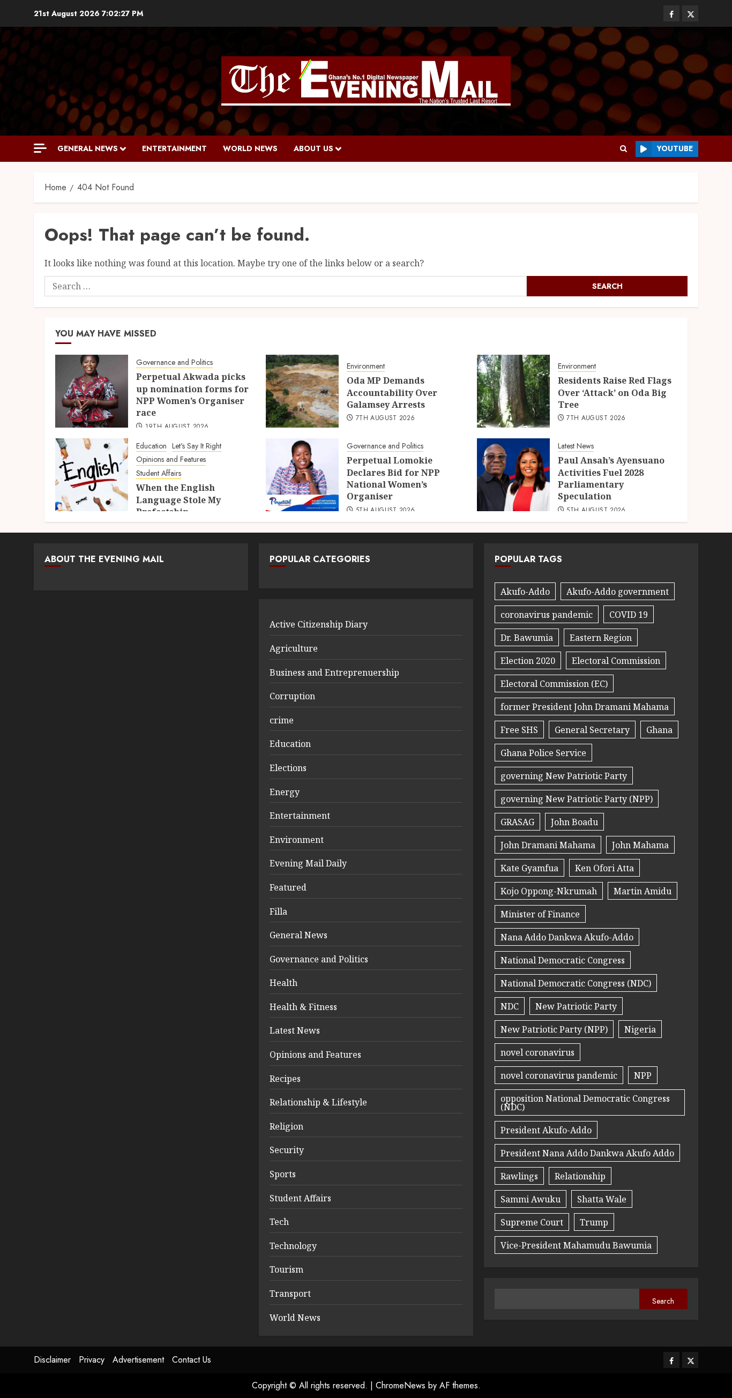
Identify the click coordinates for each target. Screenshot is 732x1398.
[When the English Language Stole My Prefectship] (91, 474)
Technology (293, 1246)
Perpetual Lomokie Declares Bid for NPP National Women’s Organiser (393, 478)
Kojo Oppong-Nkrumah (549, 891)
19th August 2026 (177, 427)
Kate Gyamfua (529, 868)
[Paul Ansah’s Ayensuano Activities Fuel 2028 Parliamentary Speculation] (513, 474)
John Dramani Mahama (548, 845)
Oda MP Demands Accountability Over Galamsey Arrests (392, 392)
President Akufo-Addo (546, 1130)
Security (287, 1150)
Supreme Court (532, 1222)
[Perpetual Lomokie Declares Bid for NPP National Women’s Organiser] (302, 474)
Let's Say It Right (196, 446)
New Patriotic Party (576, 1006)
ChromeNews (400, 1385)
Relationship (580, 1176)
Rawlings (519, 1176)
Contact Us (191, 1360)
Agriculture (294, 648)
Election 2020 (528, 661)
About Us (313, 148)
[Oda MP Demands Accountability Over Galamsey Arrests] (302, 391)
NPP (643, 1075)
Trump (594, 1222)
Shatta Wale (601, 1199)
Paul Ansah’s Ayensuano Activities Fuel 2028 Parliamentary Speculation (611, 478)
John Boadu (574, 822)
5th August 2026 (385, 510)
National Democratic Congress (563, 960)
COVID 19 (628, 614)
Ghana (659, 730)
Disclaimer (52, 1360)
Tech (279, 1222)
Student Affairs (158, 473)
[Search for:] (285, 286)
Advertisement (138, 1360)
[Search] (623, 149)
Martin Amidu (642, 891)
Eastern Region (601, 638)
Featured (288, 887)
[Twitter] (690, 13)
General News (87, 148)
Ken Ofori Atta (604, 868)
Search (663, 1301)
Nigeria (640, 1029)
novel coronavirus (537, 1052)
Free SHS (519, 730)
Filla (278, 911)
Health (283, 983)
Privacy (91, 1360)
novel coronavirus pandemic (559, 1075)
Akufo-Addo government (617, 591)
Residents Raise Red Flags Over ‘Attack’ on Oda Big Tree (614, 392)
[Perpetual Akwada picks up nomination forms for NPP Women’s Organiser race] (91, 391)
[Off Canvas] (40, 148)
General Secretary (592, 730)
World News (250, 148)
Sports (283, 1174)
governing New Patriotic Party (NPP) (577, 799)
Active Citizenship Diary (319, 624)
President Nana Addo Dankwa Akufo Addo (587, 1153)
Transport (290, 1293)
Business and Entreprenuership (334, 672)
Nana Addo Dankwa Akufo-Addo (567, 937)
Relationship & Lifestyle (318, 1102)
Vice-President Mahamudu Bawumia (576, 1245)
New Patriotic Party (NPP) (554, 1029)
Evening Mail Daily (308, 863)
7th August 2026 (385, 418)
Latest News (576, 446)
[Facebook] (671, 13)
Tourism (286, 1269)
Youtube (675, 148)
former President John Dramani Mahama (585, 707)
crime (282, 720)
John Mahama (640, 845)
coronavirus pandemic (547, 614)
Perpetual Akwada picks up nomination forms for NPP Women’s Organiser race (192, 394)
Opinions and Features (171, 459)
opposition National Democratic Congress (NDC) (585, 1103)
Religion (286, 1126)
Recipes (285, 1079)
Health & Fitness (303, 1007)
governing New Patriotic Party (564, 776)
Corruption (292, 696)
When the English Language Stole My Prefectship (178, 500)
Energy (285, 792)
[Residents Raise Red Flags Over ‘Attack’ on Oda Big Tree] (513, 391)
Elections (288, 768)
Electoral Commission (616, 661)
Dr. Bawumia (527, 638)
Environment (366, 366)
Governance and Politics (174, 362)
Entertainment (174, 148)
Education (151, 446)
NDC (510, 1006)
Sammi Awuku (531, 1199)
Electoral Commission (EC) (554, 684)
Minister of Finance (540, 914)
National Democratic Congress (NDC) (576, 983)
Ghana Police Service (543, 753)
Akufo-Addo (525, 591)
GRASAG (517, 822)
